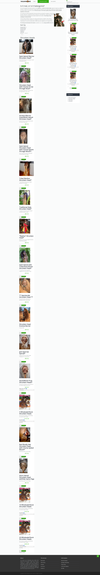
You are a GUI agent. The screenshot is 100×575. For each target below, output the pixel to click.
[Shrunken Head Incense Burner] (24, 314)
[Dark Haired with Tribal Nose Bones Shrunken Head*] (24, 255)
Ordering (22, 32)
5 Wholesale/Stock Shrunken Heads (26, 413)
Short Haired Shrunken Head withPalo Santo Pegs (26, 477)
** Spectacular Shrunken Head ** (26, 296)
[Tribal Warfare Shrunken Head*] (26, 168)
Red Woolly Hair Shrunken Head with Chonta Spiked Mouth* (26, 447)
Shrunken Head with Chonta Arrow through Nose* (26, 87)
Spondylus (70, 101)
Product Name (23, 28)
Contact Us (42, 568)
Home (34, 1)
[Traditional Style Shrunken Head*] (24, 197)
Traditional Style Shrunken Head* (25, 208)
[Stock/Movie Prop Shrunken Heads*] (24, 370)
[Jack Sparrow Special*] (24, 342)
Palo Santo (53, 1)
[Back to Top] (98, 556)
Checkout (42, 564)
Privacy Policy (63, 564)
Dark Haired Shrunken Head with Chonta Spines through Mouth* (26, 148)
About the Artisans (64, 560)
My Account (43, 560)
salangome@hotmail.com (48, 22)
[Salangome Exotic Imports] (25, 1)
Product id (22, 30)
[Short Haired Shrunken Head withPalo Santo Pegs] (23, 465)
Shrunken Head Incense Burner (25, 325)
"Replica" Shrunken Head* (26, 237)
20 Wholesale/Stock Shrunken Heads (26, 538)
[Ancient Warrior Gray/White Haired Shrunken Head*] (25, 105)
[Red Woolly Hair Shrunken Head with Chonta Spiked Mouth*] (24, 434)
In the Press (43, 566)
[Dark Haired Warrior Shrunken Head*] (26, 46)
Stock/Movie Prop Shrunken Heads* (25, 381)
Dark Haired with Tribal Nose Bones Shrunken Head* (26, 266)
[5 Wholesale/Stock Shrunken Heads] (24, 402)
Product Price (23, 29)
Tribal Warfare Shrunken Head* (25, 179)
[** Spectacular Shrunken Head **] (24, 285)
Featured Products (72, 97)
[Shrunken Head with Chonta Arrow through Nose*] (24, 75)
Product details (22, 67)
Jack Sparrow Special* (24, 353)
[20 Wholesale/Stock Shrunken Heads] (24, 527)
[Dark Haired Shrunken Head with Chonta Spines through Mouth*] (23, 136)
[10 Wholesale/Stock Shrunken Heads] (24, 495)
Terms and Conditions (65, 566)
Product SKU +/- (23, 27)
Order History (43, 562)
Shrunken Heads (43, 1)
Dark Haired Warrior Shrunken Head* (26, 57)
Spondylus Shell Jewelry (65, 562)
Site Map (62, 568)
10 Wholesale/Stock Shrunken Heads (26, 506)
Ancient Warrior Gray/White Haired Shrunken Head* (26, 117)
